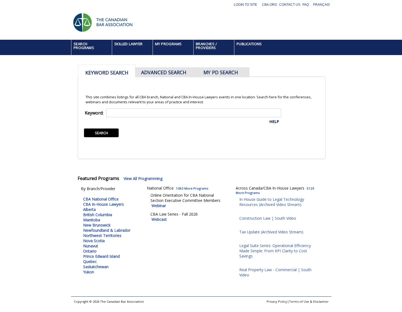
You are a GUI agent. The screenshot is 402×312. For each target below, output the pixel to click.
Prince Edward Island (101, 256)
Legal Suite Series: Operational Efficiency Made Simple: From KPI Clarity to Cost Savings (275, 251)
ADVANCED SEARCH (163, 72)
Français (321, 5)
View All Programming (143, 178)
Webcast (159, 219)
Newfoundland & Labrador (106, 230)
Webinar (159, 205)
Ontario (90, 251)
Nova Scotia (94, 240)
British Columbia (97, 214)
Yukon (88, 271)
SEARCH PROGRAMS (84, 45)
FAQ (305, 5)
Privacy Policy (277, 301)
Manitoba (91, 219)
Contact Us (289, 5)
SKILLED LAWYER (128, 43)
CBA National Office (101, 199)
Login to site (245, 5)
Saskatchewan (96, 266)
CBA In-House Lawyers (103, 204)
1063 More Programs (192, 188)
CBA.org (269, 5)
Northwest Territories (102, 235)
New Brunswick (96, 225)
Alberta (89, 209)
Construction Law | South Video (267, 218)
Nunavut (90, 245)
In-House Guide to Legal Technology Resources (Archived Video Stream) (271, 202)
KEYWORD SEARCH (106, 72)
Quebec (90, 261)
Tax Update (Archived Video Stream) (271, 231)
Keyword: (94, 113)
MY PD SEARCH (220, 72)
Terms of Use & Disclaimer (309, 301)
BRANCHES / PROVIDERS (206, 45)
